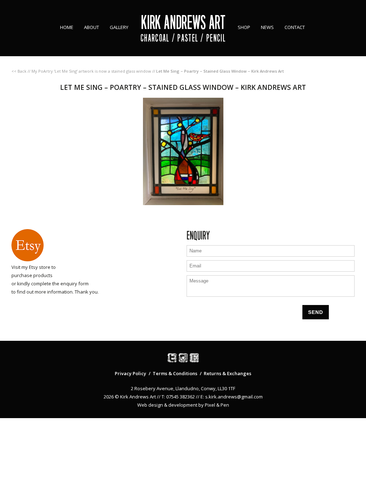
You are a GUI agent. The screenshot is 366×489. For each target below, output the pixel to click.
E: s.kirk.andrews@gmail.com (232, 396)
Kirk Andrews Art (183, 22)
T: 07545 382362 (178, 396)
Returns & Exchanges (227, 373)
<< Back (18, 71)
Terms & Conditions (175, 373)
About (91, 27)
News (267, 27)
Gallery (119, 27)
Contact (295, 27)
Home (66, 27)
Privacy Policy (130, 373)
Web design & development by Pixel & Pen (183, 405)
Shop (244, 27)
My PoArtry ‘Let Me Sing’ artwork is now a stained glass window (91, 71)
